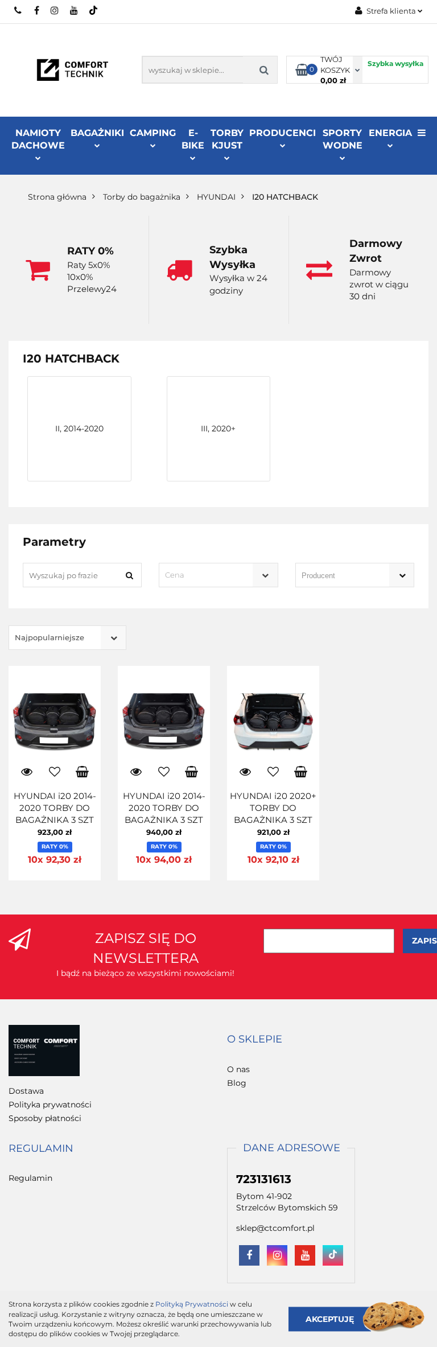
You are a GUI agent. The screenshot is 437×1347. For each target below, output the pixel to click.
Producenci (282, 132)
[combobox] (218, 575)
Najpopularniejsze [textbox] (49, 637)
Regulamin (30, 1178)
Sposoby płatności (45, 1118)
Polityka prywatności (50, 1104)
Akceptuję (330, 1318)
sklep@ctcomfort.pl (275, 1228)
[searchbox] (339, 576)
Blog (236, 1083)
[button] (254, 1039)
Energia (390, 132)
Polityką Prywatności (191, 1304)
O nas (238, 1069)
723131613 (18, 10)
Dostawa (26, 1091)
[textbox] (208, 575)
